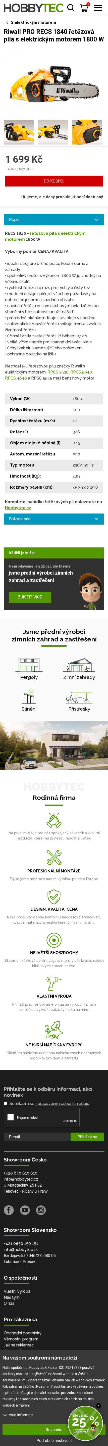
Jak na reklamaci (19, 1345)
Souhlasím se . (50, 1103)
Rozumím (54, 1429)
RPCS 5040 (81, 372)
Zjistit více (30, 597)
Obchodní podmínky (22, 1333)
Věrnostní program (21, 1339)
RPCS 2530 (58, 372)
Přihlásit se (87, 1137)
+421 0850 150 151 (21, 1243)
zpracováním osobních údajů (62, 1103)
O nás (9, 1303)
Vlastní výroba (17, 1291)
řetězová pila (43, 233)
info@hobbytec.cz (21, 1179)
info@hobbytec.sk (21, 1249)
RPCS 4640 (16, 378)
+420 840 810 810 (20, 1173)
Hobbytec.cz (18, 507)
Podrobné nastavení (54, 1440)
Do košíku (54, 181)
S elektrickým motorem (33, 22)
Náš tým (12, 1297)
